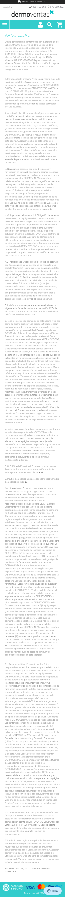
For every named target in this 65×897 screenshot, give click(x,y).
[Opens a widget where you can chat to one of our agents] (52, 891)
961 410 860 (39, 6)
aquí (41, 472)
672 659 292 (56, 6)
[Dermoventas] (33, 14)
